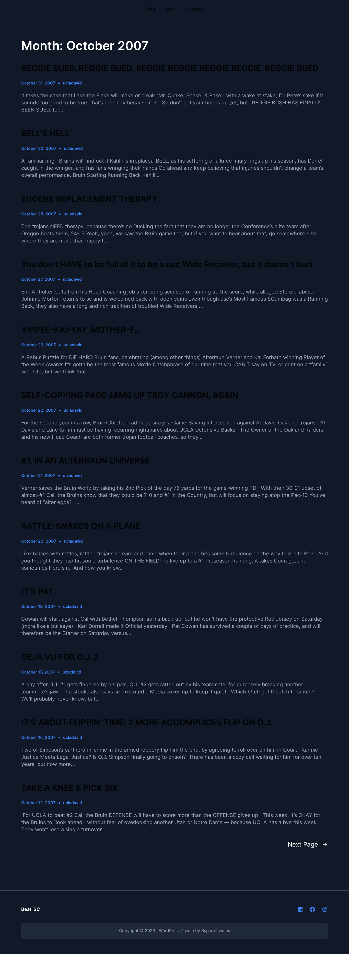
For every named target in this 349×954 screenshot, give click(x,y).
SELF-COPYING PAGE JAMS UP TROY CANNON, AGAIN (129, 395)
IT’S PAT (37, 591)
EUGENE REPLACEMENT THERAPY (89, 199)
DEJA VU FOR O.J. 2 (60, 657)
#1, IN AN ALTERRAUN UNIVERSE (85, 461)
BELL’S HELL (45, 133)
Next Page (308, 844)
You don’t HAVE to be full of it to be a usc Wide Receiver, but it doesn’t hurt (167, 264)
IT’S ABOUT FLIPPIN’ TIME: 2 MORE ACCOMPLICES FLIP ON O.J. (146, 722)
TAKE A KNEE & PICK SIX (69, 788)
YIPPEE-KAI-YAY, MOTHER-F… (81, 330)
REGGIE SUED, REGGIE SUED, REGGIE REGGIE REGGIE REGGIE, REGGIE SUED (170, 68)
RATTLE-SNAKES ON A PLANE (81, 526)
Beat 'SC (30, 909)
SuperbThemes (215, 930)
